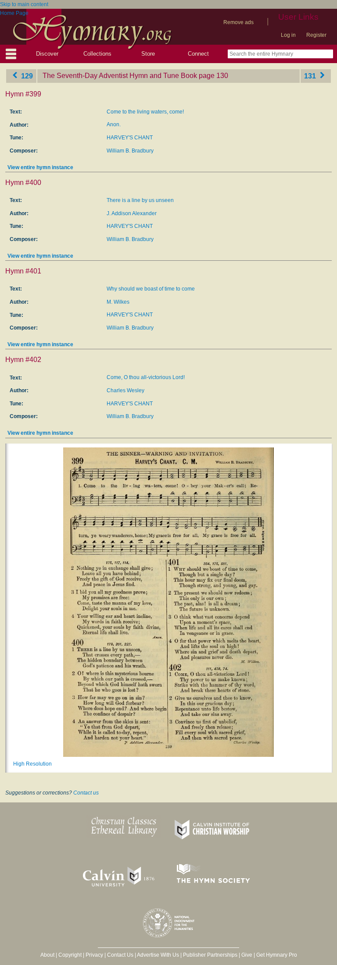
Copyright (70, 955)
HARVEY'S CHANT (130, 138)
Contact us (86, 793)
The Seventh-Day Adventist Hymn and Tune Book (120, 75)
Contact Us (120, 955)
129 (26, 75)
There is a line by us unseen (140, 200)
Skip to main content (24, 4)
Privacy (94, 955)
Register (316, 35)
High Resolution (32, 764)
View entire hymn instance (40, 167)
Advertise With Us (158, 955)
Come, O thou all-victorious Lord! (146, 377)
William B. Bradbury (130, 151)
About (47, 955)
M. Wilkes (118, 302)
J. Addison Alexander (132, 213)
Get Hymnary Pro (276, 955)
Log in (288, 35)
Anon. (114, 124)
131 (311, 75)
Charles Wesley (125, 390)
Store (148, 53)
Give (246, 955)
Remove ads (238, 22)
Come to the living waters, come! (145, 112)
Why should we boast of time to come (151, 289)
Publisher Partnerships (210, 955)
